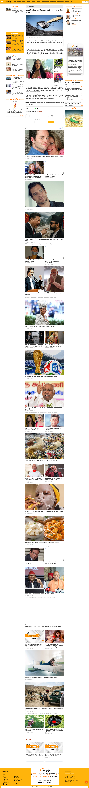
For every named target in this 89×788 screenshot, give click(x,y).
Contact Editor (68, 781)
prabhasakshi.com (45, 778)
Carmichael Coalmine (35, 116)
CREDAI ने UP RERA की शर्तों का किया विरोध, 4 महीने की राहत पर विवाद (53, 755)
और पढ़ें (21, 115)
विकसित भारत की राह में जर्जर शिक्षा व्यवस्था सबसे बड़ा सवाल (76, 22)
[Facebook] (62, 19)
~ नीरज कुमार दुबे (75, 13)
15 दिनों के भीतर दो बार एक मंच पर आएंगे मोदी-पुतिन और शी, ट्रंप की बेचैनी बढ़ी (77, 10)
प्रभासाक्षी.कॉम (34, 773)
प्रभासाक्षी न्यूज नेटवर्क (29, 37)
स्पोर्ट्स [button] (28, 1)
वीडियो (4, 778)
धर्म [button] (71, 1)
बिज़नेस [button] (23, 1)
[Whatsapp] (35, 109)
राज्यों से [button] (33, 1)
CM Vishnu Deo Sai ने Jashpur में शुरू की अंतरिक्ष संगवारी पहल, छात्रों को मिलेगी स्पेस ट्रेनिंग (73, 96)
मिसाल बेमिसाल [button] (45, 1)
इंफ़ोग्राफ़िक (5, 779)
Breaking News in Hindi (52, 774)
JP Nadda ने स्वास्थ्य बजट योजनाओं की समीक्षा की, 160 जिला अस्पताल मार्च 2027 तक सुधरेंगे (73, 90)
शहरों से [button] (38, 1)
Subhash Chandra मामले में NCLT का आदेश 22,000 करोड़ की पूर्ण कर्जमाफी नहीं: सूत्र (34, 756)
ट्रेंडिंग (14, 55)
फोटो (4, 776)
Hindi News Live (45, 776)
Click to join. (39, 111)
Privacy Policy (17, 780)
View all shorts (75, 76)
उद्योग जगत (31, 6)
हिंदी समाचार (53, 116)
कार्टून (4, 781)
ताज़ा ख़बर (48, 116)
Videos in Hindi (37, 776)
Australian (43, 116)
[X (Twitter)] (62, 22)
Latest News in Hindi (41, 774)
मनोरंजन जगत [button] (60, 1)
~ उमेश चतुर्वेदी (74, 18)
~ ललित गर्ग (74, 24)
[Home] (27, 6)
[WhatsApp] (62, 24)
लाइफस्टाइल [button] (53, 1)
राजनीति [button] (67, 1)
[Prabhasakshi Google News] (62, 37)
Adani (28, 116)
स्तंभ (74, 7)
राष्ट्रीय (15, 1)
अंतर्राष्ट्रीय (19, 1)
